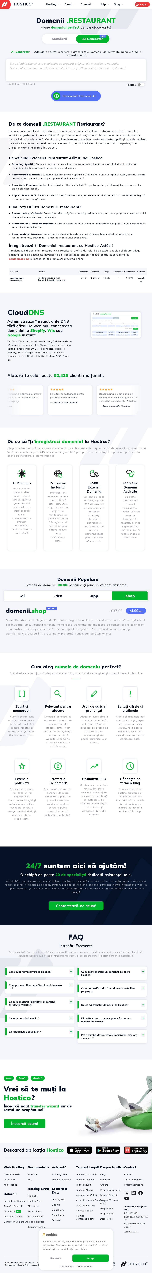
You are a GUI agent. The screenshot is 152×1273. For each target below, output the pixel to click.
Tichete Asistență (61, 1179)
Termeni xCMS (84, 1184)
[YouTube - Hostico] (126, 1199)
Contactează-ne (19, 258)
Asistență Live (60, 1174)
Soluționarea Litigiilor (134, 1223)
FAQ (30, 1179)
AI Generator (93, 38)
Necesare (55, 1258)
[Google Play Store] (108, 1152)
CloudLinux (58, 1215)
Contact (128, 1174)
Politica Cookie (84, 1210)
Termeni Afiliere (84, 1190)
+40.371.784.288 (133, 1179)
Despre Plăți (107, 1213)
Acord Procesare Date (88, 1200)
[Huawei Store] (136, 1152)
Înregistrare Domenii (15, 1201)
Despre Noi (106, 1218)
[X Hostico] (126, 1194)
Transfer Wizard (37, 1227)
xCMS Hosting (35, 1216)
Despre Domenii (109, 1195)
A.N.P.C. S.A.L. (131, 1232)
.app (94, 596)
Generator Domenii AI (16, 1221)
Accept (90, 1258)
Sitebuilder (34, 1206)
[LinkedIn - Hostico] (133, 1194)
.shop (130, 596)
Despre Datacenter (110, 1190)
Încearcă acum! (24, 1123)
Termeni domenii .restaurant (52, 280)
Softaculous (34, 1211)
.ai (22, 596)
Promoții (32, 1195)
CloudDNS (12, 1211)
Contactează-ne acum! (76, 906)
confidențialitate (85, 1266)
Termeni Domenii (85, 1179)
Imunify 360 (58, 1199)
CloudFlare (58, 1209)
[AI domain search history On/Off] (141, 84)
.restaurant (16, 278)
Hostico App (34, 1201)
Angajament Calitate (87, 1195)
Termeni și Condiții (86, 1174)
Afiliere (104, 1184)
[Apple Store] (79, 1152)
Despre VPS (106, 1208)
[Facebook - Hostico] (140, 1194)
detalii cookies (67, 1266)
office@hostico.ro (133, 1184)
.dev (58, 596)
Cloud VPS (10, 1179)
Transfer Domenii (13, 1206)
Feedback (105, 1179)
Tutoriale (33, 1174)
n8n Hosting (10, 1184)
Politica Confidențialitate (85, 1217)
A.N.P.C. (128, 1227)
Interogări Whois (13, 1216)
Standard (59, 39)
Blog (102, 1174)
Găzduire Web (12, 1174)
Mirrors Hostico (36, 1221)
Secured (56, 1220)
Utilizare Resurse (85, 1205)
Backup (56, 1204)
